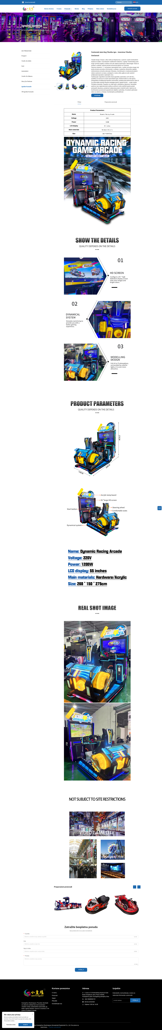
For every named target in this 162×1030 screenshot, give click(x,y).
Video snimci (100, 9)
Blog (83, 9)
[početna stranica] (29, 9)
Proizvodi (67, 9)
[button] (134, 887)
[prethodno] (55, 86)
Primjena (90, 9)
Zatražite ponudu (132, 8)
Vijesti (54, 998)
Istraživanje (97, 95)
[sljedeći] (86, 86)
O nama (59, 9)
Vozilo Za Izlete (26, 61)
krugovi (24, 56)
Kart (23, 66)
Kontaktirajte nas (57, 1003)
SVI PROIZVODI (26, 51)
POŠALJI (81, 970)
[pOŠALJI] (130, 2)
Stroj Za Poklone (27, 81)
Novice (77, 9)
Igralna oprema (44, 30)
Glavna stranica (49, 9)
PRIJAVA (54, 1001)
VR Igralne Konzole (27, 92)
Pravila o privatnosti (55, 1027)
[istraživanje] (160, 508)
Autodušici (25, 71)
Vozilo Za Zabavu (27, 76)
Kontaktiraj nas (111, 9)
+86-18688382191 (90, 999)
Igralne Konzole (26, 86)
